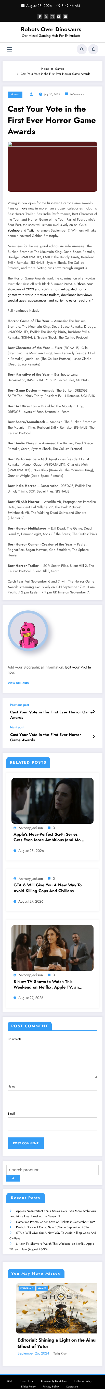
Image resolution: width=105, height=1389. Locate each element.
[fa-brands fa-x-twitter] (46, 16)
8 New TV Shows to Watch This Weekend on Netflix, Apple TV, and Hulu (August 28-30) (47, 984)
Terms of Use (27, 1381)
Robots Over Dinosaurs (51, 29)
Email (11, 1113)
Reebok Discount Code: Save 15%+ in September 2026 (52, 1227)
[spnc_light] (93, 49)
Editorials (17, 1288)
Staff (9, 1381)
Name (11, 1086)
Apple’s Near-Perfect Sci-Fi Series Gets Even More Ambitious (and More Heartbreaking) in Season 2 (49, 837)
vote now (27, 208)
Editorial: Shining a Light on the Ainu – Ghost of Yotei (49, 1343)
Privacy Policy (51, 1386)
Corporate (72, 1386)
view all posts (18, 683)
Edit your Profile (78, 667)
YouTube (14, 230)
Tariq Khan (51, 1353)
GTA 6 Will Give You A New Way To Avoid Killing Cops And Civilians (48, 887)
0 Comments (77, 94)
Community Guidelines (54, 1381)
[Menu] (9, 49)
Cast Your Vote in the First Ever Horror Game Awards (51, 715)
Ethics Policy (28, 1386)
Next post (17, 727)
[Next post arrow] (94, 737)
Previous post (19, 705)
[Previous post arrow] (94, 712)
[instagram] (52, 16)
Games (15, 94)
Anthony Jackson (31, 827)
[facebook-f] (39, 16)
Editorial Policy (83, 1381)
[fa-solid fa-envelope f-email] (65, 16)
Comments (14, 1039)
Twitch (31, 230)
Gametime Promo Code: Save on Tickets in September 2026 (56, 1222)
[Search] (82, 49)
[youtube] (59, 16)
